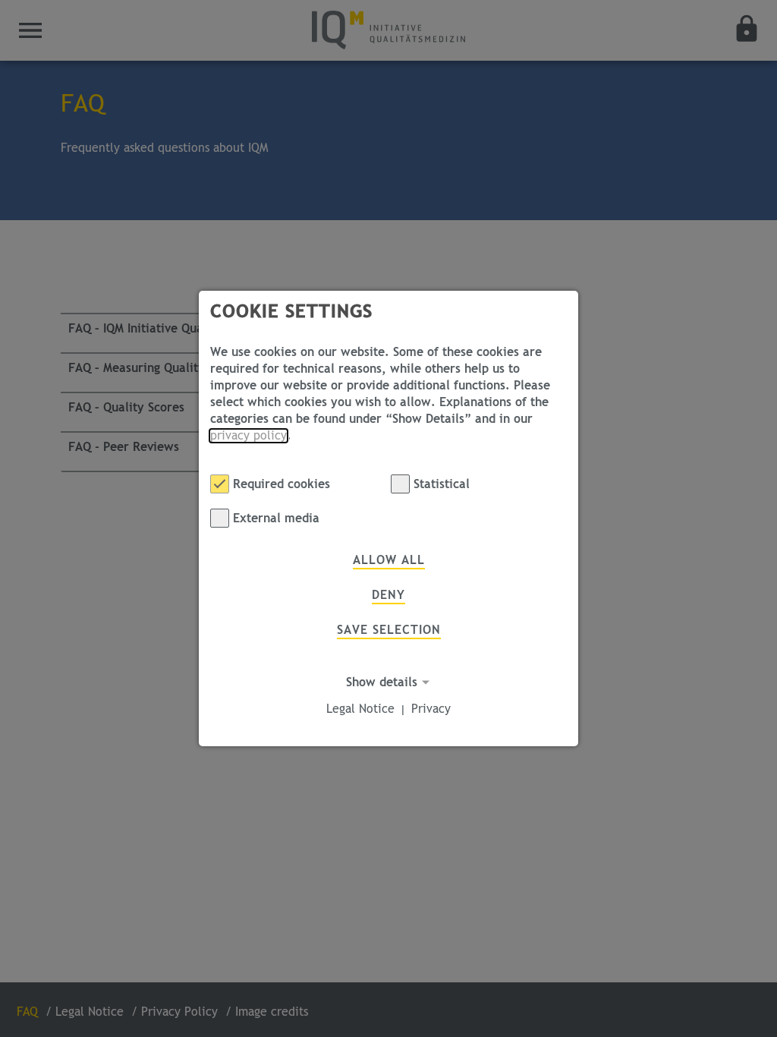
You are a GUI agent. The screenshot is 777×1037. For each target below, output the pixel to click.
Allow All (389, 560)
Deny (388, 595)
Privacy (431, 709)
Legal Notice (360, 709)
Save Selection (389, 630)
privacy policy (248, 436)
